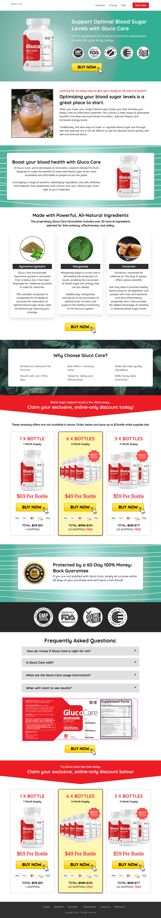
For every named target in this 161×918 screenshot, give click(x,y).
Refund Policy (90, 907)
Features (100, 5)
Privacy (46, 907)
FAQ (123, 5)
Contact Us (105, 907)
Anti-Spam (72, 907)
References (120, 907)
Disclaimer (59, 907)
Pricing (113, 5)
